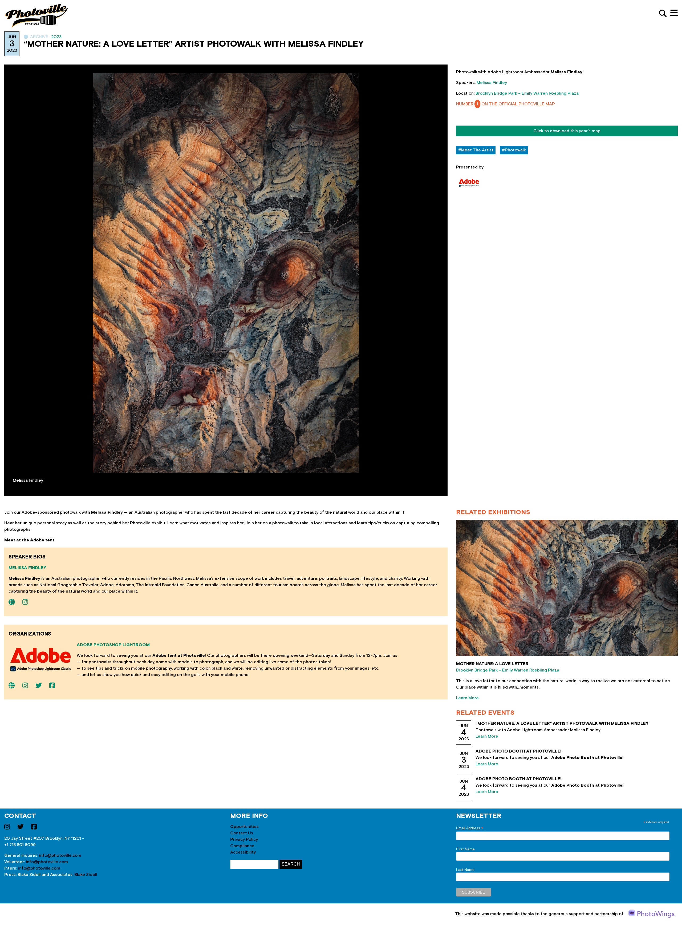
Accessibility (243, 852)
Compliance (242, 846)
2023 (56, 37)
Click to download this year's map (566, 131)
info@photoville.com (60, 855)
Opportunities (244, 827)
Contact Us (241, 833)
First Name (465, 849)
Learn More (467, 698)
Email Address (469, 828)
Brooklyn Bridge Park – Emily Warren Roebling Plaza (527, 93)
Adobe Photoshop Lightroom (113, 645)
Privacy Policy (244, 839)
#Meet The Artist (475, 150)
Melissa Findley (492, 83)
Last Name (465, 869)
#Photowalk (514, 150)
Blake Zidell (85, 874)
